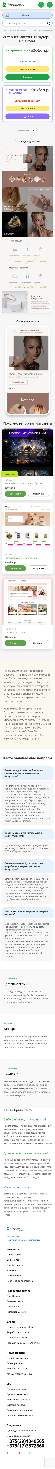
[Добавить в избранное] (34, 130)
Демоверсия (15, 493)
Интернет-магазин (17, 1311)
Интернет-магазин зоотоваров (21, 557)
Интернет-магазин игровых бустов (23, 483)
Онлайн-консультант (18, 1358)
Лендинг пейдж (15, 1301)
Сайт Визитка (14, 1296)
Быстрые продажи (16, 1404)
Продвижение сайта (17, 1394)
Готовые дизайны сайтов (20, 1327)
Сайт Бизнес (13, 1306)
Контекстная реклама (18, 1399)
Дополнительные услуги (20, 1415)
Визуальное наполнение (20, 1410)
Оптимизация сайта (17, 1389)
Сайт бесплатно (15, 1265)
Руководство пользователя (21, 1430)
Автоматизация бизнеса (19, 1373)
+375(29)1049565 (25, 1441)
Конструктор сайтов (17, 1368)
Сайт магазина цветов (16, 632)
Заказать (27, 76)
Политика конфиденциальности (23, 1239)
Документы (13, 1259)
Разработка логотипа (18, 1332)
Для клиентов (14, 1275)
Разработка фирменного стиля (23, 1342)
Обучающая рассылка (18, 1435)
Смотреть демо (28, 68)
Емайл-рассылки (15, 1363)
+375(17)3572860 (25, 1445)
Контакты (12, 1270)
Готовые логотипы (17, 1337)
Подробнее (27, 116)
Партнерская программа (20, 1280)
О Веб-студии (14, 1254)
